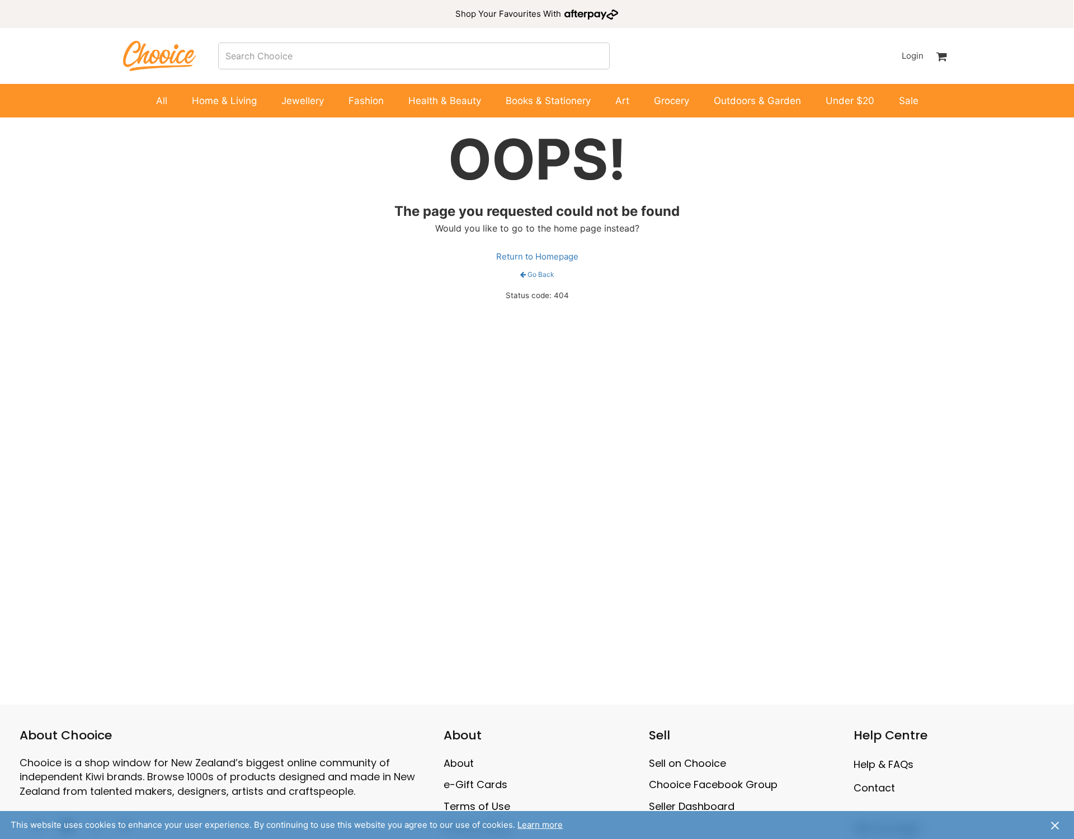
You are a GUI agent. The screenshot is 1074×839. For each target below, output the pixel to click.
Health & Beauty (444, 100)
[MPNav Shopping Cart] (942, 56)
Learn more (540, 824)
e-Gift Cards (475, 784)
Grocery (671, 100)
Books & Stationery (548, 100)
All (161, 100)
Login (913, 55)
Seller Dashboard (691, 806)
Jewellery (302, 100)
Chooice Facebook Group (713, 784)
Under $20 (850, 100)
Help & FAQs (883, 764)
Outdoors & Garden (757, 100)
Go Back (540, 274)
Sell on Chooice (687, 763)
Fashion (366, 100)
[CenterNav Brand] (159, 55)
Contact (874, 788)
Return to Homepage (537, 256)
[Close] (1055, 825)
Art (622, 100)
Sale (908, 100)
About (459, 763)
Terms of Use (477, 806)
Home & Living (224, 100)
